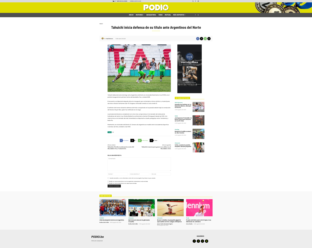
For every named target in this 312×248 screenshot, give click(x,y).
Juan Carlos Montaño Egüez (165, 224)
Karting (177, 129)
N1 (113, 132)
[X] (201, 38)
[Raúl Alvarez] (102, 38)
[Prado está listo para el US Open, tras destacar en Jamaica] (199, 207)
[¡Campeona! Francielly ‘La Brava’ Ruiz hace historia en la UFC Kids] (198, 120)
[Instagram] (198, 1)
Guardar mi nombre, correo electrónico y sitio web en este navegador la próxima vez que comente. (133, 178)
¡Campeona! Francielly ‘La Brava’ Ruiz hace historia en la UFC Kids (183, 119)
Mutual (168, 15)
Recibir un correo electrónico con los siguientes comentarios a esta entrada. (128, 181)
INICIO (131, 15)
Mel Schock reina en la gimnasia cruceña (139, 221)
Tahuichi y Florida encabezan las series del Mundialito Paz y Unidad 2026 (121, 147)
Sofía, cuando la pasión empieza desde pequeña (183, 145)
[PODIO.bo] (156, 8)
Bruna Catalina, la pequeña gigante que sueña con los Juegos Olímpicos (169, 221)
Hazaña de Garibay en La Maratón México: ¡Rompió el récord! (183, 106)
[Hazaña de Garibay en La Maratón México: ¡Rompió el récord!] (198, 107)
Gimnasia (177, 143)
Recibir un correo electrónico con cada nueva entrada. (123, 183)
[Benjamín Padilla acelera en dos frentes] (198, 134)
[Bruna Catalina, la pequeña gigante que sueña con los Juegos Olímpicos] (170, 207)
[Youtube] (206, 241)
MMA (176, 116)
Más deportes (178, 15)
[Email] (209, 38)
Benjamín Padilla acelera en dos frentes (183, 132)
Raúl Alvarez (109, 38)
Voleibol (101, 218)
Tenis (160, 15)
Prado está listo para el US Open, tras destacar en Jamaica (198, 221)
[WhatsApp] (205, 38)
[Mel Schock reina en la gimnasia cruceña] (141, 207)
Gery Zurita (189, 224)
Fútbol (101, 23)
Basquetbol (151, 15)
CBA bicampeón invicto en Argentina (111, 220)
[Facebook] (195, 1)
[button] (193, 1)
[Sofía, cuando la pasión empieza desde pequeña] (198, 147)
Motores (139, 15)
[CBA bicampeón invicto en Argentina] (112, 207)
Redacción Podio (104, 222)
